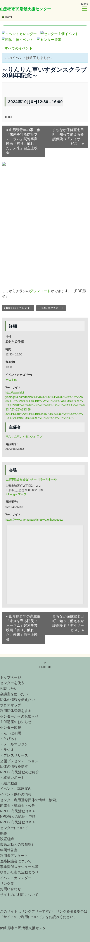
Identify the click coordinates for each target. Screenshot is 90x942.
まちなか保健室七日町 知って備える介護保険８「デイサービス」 (68, 136)
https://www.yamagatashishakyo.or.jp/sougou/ (34, 519)
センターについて (14, 828)
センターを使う (12, 683)
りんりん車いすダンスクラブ (23, 436)
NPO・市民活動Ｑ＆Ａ (17, 811)
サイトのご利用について (19, 895)
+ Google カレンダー (18, 308)
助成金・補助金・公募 (17, 805)
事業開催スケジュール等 (19, 867)
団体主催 (11, 380)
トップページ (10, 677)
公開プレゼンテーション (19, 761)
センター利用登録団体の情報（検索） (29, 800)
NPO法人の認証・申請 (18, 816)
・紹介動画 (8, 783)
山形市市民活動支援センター (25, 9)
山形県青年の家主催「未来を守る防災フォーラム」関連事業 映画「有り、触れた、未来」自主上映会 (25, 141)
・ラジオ (7, 750)
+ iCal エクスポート (51, 308)
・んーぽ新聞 (10, 733)
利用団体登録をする (15, 711)
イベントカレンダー (15, 878)
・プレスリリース (14, 755)
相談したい (8, 688)
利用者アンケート (14, 856)
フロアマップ (10, 705)
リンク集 (7, 883)
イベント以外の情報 (15, 794)
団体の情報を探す (14, 766)
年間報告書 (8, 850)
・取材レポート (12, 777)
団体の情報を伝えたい (17, 699)
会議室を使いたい (14, 694)
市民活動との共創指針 (17, 844)
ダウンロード (40, 291)
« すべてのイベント (17, 48)
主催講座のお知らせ (15, 722)
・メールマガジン (14, 744)
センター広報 (10, 727)
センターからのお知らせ (19, 716)
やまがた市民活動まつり (19, 872)
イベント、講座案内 (15, 789)
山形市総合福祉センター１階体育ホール (31, 479)
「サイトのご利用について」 (22, 917)
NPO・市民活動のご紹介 (19, 772)
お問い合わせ (10, 889)
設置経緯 (7, 839)
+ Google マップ (15, 494)
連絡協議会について (15, 861)
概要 (3, 833)
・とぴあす (8, 738)
